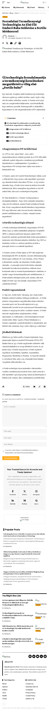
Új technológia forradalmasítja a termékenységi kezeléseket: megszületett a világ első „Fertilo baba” (23, 124)
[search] (38, 2)
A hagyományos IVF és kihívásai (20, 129)
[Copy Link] (15, 43)
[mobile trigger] (4, 2)
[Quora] (36, 502)
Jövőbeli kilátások (15, 141)
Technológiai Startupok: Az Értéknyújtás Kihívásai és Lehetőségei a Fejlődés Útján (17, 615)
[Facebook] (13, 492)
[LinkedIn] (13, 502)
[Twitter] (24, 492)
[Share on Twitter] (7, 43)
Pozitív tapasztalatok (16, 137)
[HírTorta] (24, 2)
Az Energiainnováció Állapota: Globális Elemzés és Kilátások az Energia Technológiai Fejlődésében (17, 602)
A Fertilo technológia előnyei (19, 133)
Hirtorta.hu (11, 36)
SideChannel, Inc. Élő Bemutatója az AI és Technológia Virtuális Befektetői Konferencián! (17, 628)
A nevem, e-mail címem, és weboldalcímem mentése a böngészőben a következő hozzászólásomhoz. (21, 451)
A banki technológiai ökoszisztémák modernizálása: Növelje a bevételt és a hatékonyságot (17, 641)
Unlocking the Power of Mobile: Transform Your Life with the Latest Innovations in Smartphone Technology (24, 535)
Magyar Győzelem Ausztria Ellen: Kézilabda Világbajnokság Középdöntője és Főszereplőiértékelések (23, 573)
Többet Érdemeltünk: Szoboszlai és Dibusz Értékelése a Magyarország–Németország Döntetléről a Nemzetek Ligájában (22, 554)
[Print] (20, 43)
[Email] (11, 43)
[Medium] (24, 502)
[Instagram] (36, 492)
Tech (5, 17)
